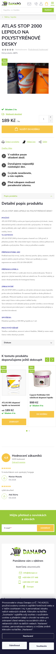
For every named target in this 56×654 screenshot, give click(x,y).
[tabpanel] (14, 396)
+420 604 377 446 (30, 577)
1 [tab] (26, 431)
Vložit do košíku (29, 129)
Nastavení (28, 636)
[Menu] (52, 3)
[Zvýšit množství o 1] (50, 117)
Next (52, 359)
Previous (47, 359)
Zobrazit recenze (18, 462)
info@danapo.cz (30, 573)
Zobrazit (14, 422)
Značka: (7, 148)
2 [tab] (29, 431)
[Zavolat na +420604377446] (36, 4)
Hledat (48, 10)
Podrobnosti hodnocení (38, 49)
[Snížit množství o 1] (50, 121)
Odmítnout (14, 645)
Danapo (30, 586)
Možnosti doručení (14, 114)
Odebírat (45, 528)
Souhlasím (41, 646)
